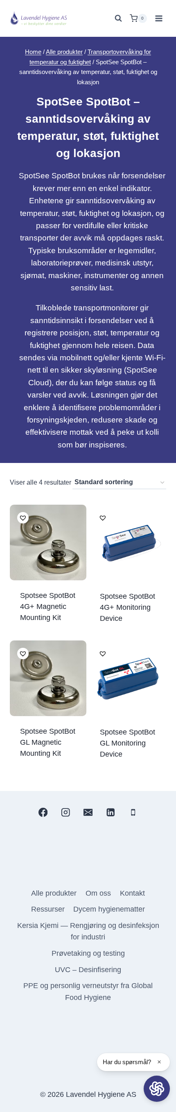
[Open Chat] (157, 1089)
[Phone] (133, 812)
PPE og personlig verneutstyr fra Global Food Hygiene (88, 992)
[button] (21, 516)
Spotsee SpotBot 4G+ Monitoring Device (127, 607)
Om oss (98, 893)
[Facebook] (43, 812)
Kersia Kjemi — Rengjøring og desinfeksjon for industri (88, 931)
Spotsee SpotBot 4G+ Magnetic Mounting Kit (47, 606)
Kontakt (132, 893)
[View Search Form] (118, 18)
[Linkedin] (111, 812)
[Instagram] (65, 812)
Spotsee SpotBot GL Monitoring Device (127, 743)
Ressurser (48, 909)
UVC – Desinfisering (88, 970)
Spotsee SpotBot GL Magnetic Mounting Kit (47, 742)
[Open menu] (158, 18)
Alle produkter (54, 893)
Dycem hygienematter (109, 909)
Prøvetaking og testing (88, 953)
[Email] (88, 812)
